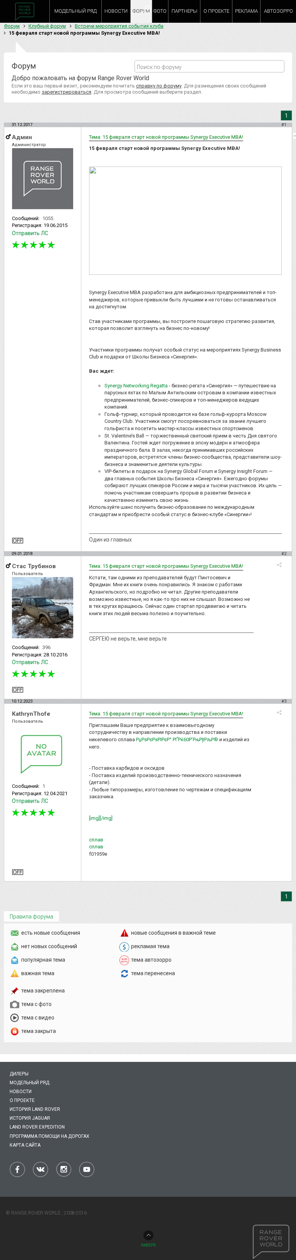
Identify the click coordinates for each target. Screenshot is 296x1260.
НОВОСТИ (116, 11)
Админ (22, 137)
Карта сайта (25, 1145)
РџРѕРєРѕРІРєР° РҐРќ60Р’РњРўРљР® (177, 739)
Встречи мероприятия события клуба (119, 26)
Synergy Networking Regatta (136, 386)
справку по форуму (159, 86)
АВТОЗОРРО (278, 11)
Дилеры (19, 1074)
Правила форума (31, 916)
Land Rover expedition (37, 1127)
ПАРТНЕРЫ (184, 11)
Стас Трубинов (34, 566)
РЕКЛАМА (246, 11)
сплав (96, 840)
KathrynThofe (31, 713)
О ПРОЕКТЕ (216, 11)
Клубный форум (47, 26)
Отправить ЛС (30, 233)
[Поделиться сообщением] (279, 565)
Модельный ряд (29, 1082)
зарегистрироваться (66, 92)
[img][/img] (101, 818)
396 (46, 647)
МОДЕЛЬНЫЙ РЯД (75, 11)
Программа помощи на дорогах (49, 1136)
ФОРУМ (141, 11)
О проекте (22, 1100)
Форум (12, 26)
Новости (21, 1091)
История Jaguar (30, 1118)
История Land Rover (35, 1109)
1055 (47, 218)
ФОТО (159, 11)
